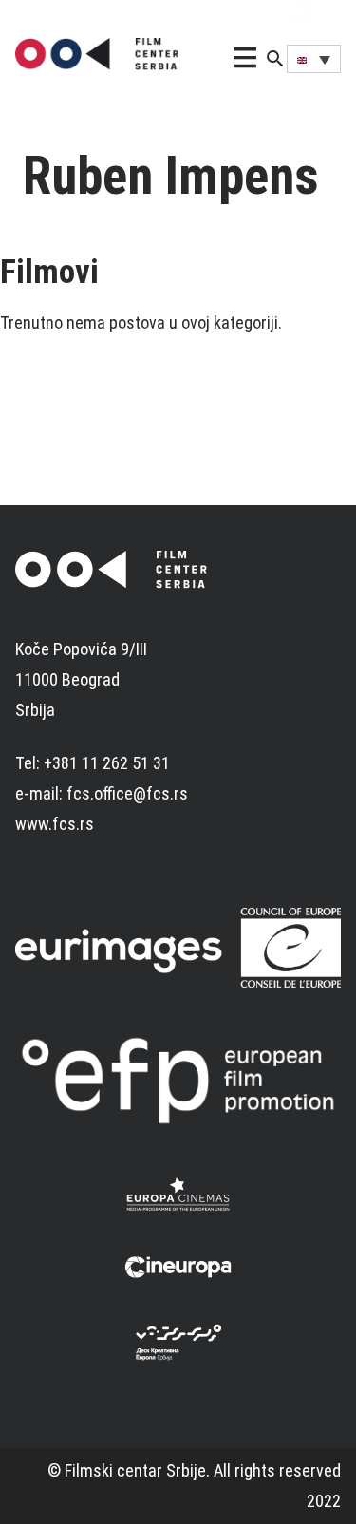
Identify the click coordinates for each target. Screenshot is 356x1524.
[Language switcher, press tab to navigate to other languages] (314, 59)
